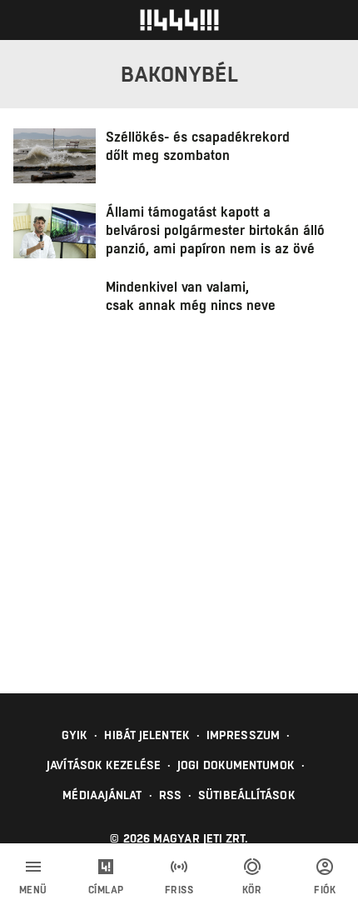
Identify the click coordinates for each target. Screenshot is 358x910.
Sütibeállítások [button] (247, 795)
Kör (252, 890)
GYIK (74, 735)
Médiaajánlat (102, 795)
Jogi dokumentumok (236, 765)
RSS (170, 795)
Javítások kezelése (104, 765)
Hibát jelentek (146, 735)
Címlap (106, 890)
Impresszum (243, 735)
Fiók (325, 890)
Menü (33, 890)
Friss (179, 890)
